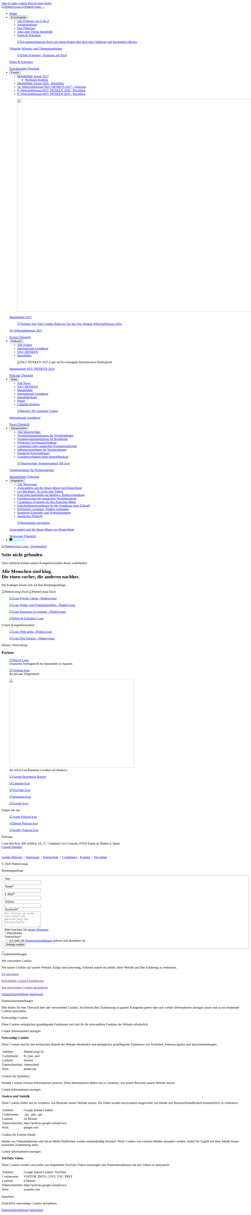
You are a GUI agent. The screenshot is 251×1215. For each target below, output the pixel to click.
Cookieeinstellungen (14, 954)
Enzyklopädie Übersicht (24, 68)
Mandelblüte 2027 (20, 317)
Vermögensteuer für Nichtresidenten (31, 470)
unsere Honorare (38, 929)
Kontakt (85, 857)
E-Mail (10, 894)
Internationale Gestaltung (24, 417)
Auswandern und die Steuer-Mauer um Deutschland (41, 529)
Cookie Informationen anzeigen (21, 1031)
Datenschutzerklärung (38, 940)
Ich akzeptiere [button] (10, 974)
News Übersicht (19, 424)
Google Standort (12, 847)
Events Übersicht (20, 337)
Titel (7, 878)
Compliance (69, 857)
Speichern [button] (8, 1196)
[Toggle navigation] (43, 7)
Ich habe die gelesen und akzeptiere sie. (47, 940)
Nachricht (11, 909)
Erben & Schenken (21, 62)
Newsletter (100, 857)
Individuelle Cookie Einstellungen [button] (23, 980)
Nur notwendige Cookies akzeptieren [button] (25, 987)
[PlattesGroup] (22, 6)
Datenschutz (50, 857)
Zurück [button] (6, 1203)
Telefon (9, 901)
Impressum (32, 857)
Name (9, 886)
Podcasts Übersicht (21, 375)
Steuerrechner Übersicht (24, 476)
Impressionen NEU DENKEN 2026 (32, 368)
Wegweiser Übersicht (22, 536)
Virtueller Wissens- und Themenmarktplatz (35, 48)
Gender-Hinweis (12, 857)
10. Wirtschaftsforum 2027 (25, 330)
